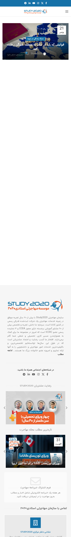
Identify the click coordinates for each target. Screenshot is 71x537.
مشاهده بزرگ (9, 394)
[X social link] (42, 3)
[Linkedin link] (30, 3)
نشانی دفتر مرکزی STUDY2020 (35, 532)
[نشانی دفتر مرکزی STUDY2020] (35, 522)
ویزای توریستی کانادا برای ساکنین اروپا (35, 463)
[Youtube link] (34, 3)
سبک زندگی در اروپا (36, 38)
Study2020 (36, 54)
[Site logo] (35, 11)
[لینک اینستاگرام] (38, 3)
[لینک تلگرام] (25, 3)
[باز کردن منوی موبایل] (67, 11)
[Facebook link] (46, 3)
